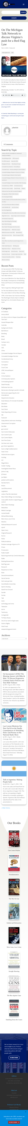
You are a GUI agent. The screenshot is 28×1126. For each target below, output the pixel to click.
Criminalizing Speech (7, 381)
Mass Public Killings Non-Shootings (9, 221)
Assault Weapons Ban (6, 158)
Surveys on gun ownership (16, 254)
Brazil (3, 339)
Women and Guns (5, 259)
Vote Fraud (4, 626)
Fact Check (4, 409)
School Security (14, 251)
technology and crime (7, 604)
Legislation (4, 491)
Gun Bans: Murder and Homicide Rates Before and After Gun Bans (13, 200)
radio (12, 52)
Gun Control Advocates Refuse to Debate (10, 204)
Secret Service (5, 578)
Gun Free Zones (6, 440)
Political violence (6, 541)
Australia (3, 325)
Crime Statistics (5, 376)
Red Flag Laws (16, 245)
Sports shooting (5, 587)
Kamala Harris (5, 483)
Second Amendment (7, 575)
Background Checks (6, 164)
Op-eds (3, 238)
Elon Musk (4, 406)
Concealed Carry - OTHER (7, 185)
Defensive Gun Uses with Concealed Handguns (12, 191)
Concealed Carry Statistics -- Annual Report (11, 166)
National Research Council (9, 524)
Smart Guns (21, 251)
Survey (3, 595)
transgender (5, 615)
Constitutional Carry (18, 185)
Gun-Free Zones (15, 207)
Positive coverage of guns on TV (10, 544)
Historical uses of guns (7, 454)
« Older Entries (5, 808)
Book (2, 336)
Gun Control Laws (6, 435)
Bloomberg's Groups (16, 164)
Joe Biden (4, 477)
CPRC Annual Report (7, 370)
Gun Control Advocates (8, 432)
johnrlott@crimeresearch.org (14, 1095)
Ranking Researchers (7, 561)
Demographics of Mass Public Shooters (10, 194)
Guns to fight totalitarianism (9, 449)
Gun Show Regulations (6, 210)
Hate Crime (4, 452)
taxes (3, 601)
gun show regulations (7, 446)
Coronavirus (4, 362)
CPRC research (16, 158)
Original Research (6, 533)
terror (3, 609)
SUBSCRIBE (14, 1058)
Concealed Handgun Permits (9, 356)
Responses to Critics (16, 248)
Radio (3, 558)
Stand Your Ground (6, 254)
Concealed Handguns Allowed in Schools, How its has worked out (13, 179)
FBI (2, 415)
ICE (2, 460)
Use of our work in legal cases (10, 621)
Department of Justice (7, 398)
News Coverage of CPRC (18, 235)
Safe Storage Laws (6, 251)
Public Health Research (7, 245)
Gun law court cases (7, 443)
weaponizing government (8, 629)
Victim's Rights (5, 623)
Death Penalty (17, 188)
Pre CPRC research (6, 161)
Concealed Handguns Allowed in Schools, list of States (13, 172)
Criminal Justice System (8, 379)
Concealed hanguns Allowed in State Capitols (11, 175)
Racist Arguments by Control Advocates (12, 555)
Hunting (3, 457)
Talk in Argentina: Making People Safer (12, 288)
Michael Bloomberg (7, 516)
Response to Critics (7, 570)
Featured (12, 48)
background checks (7, 328)
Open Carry (4, 530)
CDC (2, 348)
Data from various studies (7, 188)
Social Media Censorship (8, 584)
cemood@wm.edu (14, 1109)
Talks (25, 254)
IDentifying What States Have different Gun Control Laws (13, 213)
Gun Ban (3, 426)
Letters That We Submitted (9, 494)
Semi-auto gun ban (6, 581)
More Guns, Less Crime (7, 235)
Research (4, 567)
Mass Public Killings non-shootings (11, 497)
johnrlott (7, 784)
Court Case (4, 367)
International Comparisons (7, 218)
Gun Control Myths (6, 437)
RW (6, 685)
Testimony (18, 257)
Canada (3, 345)
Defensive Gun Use (6, 387)
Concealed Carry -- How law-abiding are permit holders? (13, 169)
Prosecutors (4, 550)
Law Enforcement (6, 488)
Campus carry (5, 342)
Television (4, 606)
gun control (4, 429)
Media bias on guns (16, 229)
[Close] (26, 1112)
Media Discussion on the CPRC (8, 232)
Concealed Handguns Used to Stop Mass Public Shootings (14, 183)
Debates (23, 188)
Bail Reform (4, 331)
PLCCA (3, 536)
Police (3, 539)
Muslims (3, 522)
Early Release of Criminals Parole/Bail (12, 401)
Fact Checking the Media (7, 196)
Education (4, 403)
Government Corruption (8, 423)
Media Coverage (6, 510)
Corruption (4, 365)
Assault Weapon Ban (7, 322)
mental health (5, 513)
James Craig (4, 471)
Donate (14, 18)
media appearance (6, 52)
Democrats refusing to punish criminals (12, 390)
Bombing (4, 333)
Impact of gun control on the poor (18, 215)
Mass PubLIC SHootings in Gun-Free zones (11, 227)
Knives (3, 485)
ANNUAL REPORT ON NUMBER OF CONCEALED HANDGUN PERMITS (12, 154)
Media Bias (4, 507)
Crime (3, 373)
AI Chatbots (4, 311)
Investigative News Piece (8, 468)
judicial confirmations (7, 480)
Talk (2, 598)
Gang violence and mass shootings (11, 420)
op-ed (3, 527)
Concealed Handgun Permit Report (11, 353)
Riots (2, 572)
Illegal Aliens (5, 463)
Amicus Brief (5, 314)
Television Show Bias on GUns (8, 257)
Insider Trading (5, 466)
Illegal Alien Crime (6, 215)
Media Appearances (6, 229)
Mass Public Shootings (6, 224)
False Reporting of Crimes (8, 412)
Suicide (3, 592)
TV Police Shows (6, 618)
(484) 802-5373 (14, 1097)
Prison (3, 547)
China (3, 350)
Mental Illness (19, 232)
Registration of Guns (6, 248)
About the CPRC (14, 161)
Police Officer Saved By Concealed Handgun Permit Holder (12, 242)
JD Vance (3, 474)
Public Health (5, 553)
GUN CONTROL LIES (6, 207)
